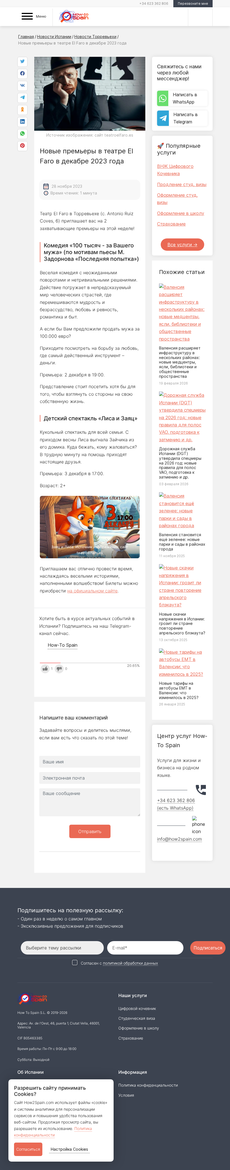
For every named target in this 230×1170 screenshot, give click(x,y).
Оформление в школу (180, 213)
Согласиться (28, 1149)
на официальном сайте (92, 591)
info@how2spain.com (179, 839)
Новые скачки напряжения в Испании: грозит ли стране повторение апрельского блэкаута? (182, 623)
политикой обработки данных (130, 963)
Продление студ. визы (181, 184)
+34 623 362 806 (153, 3)
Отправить (90, 831)
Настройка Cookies (69, 1149)
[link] (22, 134)
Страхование (171, 224)
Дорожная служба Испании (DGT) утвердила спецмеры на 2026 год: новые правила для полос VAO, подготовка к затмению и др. (180, 462)
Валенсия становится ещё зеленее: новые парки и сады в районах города (182, 541)
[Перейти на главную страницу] (73, 17)
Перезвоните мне (193, 3)
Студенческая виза (136, 1018)
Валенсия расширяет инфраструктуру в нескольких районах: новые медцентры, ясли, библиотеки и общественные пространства (180, 362)
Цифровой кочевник (137, 1008)
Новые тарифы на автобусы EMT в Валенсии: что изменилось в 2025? (179, 690)
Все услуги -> (182, 244)
